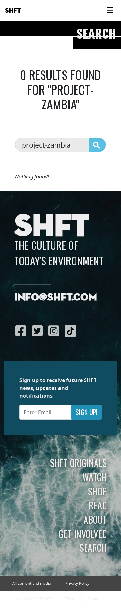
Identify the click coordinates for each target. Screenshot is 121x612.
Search (93, 547)
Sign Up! (86, 412)
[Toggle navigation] (110, 10)
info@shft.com (55, 297)
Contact (95, 599)
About (95, 519)
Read (98, 505)
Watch (94, 477)
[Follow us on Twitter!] (39, 330)
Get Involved (83, 533)
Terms (70, 599)
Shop (97, 491)
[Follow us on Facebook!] (22, 330)
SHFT (13, 10)
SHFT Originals (78, 463)
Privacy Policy (77, 583)
